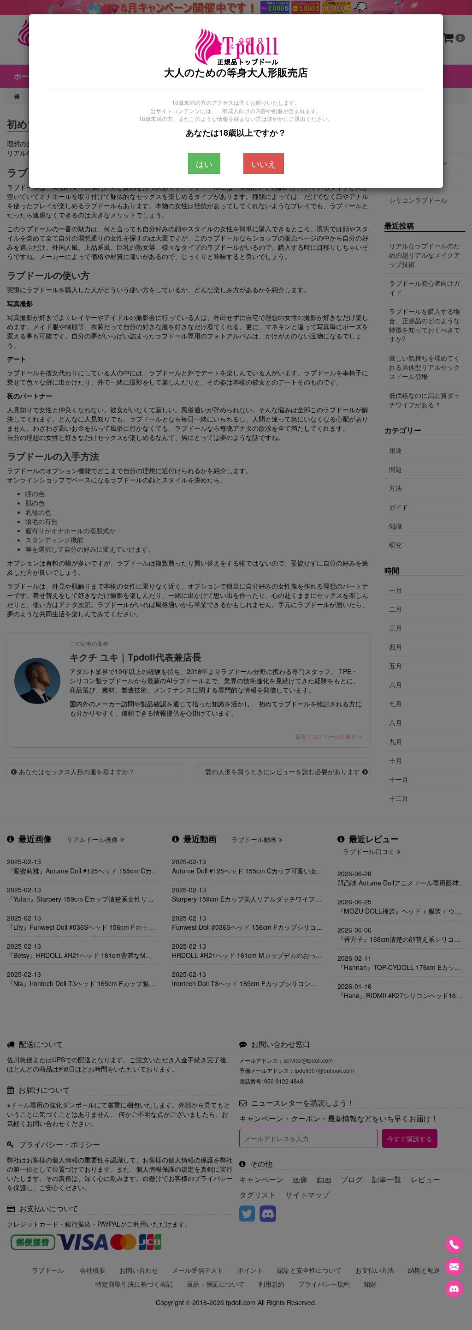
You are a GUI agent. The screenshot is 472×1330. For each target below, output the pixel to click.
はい (204, 163)
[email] (454, 1267)
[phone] (454, 1244)
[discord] (454, 1289)
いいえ (263, 163)
